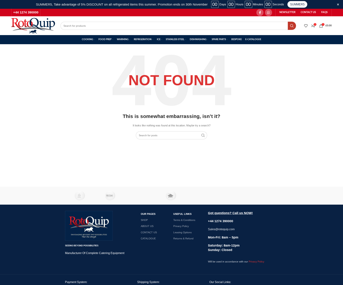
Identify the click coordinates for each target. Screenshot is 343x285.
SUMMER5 (297, 4)
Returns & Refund (183, 238)
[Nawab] (232, 196)
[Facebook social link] (260, 12)
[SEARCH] (292, 26)
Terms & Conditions (184, 220)
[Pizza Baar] (171, 196)
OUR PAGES (148, 213)
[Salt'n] (110, 196)
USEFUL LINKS (182, 213)
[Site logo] (33, 25)
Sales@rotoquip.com (221, 229)
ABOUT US (147, 226)
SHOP (144, 220)
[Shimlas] (80, 196)
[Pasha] (202, 196)
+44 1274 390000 (25, 12)
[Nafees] (263, 196)
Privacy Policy (181, 226)
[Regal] (141, 196)
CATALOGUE (148, 238)
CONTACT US (149, 232)
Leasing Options (182, 232)
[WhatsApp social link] (268, 12)
